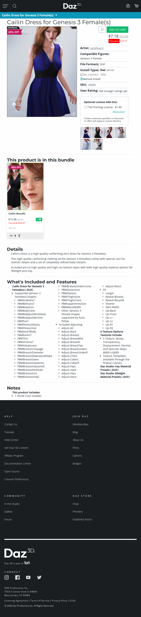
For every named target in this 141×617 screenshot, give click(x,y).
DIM (103, 74)
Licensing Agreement (16, 600)
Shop (76, 504)
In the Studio (11, 504)
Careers (77, 455)
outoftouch (97, 48)
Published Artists (82, 519)
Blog (75, 432)
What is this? (119, 111)
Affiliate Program (13, 455)
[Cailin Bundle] (25, 186)
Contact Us (10, 424)
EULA (72, 600)
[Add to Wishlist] (102, 29)
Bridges (77, 463)
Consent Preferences (16, 479)
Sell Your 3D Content (16, 447)
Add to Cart (117, 29)
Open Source (12, 471)
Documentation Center (17, 463)
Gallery (8, 511)
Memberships (80, 424)
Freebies (78, 511)
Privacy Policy (59, 600)
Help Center (11, 440)
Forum (8, 519)
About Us (78, 440)
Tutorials (9, 432)
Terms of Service (40, 600)
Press (76, 447)
